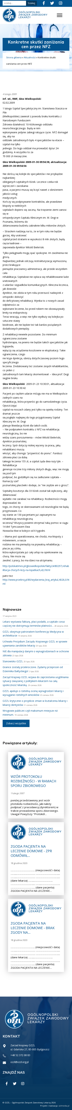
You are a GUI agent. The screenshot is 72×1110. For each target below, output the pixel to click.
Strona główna (13, 57)
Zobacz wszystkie (16, 723)
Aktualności (30, 57)
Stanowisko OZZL (13, 661)
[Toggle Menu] (59, 15)
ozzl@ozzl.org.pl (19, 1062)
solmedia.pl (64, 1105)
